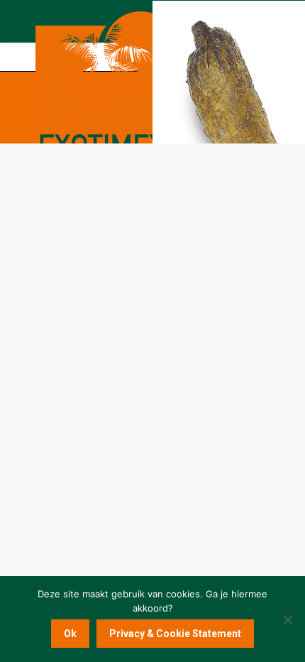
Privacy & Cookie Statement (175, 633)
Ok (70, 633)
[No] (287, 619)
